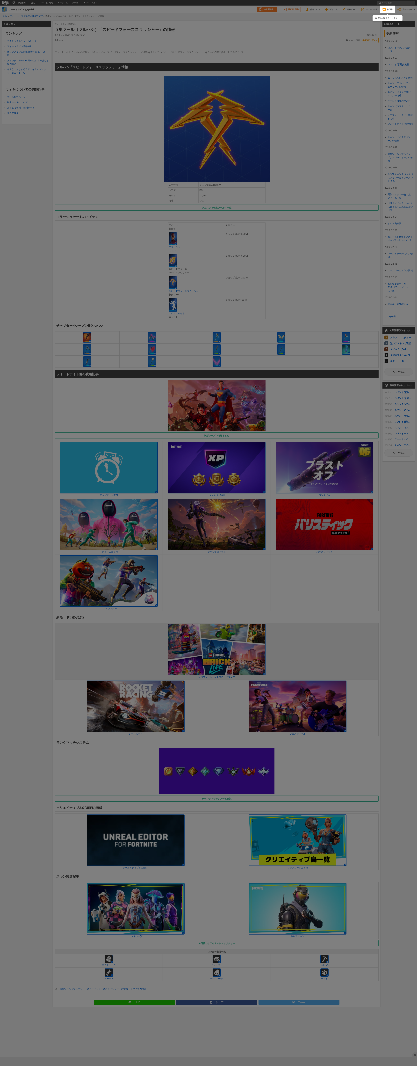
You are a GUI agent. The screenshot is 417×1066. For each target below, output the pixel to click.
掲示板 (390, 9)
